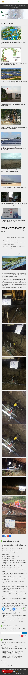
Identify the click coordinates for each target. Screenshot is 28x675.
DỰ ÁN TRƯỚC (7, 254)
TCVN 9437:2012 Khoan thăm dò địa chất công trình (13, 560)
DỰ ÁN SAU (20, 254)
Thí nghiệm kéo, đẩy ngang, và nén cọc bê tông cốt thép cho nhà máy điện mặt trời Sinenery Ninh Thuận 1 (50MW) (13, 229)
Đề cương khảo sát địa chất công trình (10, 556)
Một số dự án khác (7, 23)
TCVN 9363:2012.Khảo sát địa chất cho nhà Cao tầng (13, 565)
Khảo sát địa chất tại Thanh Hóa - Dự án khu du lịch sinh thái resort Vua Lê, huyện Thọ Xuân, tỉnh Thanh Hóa (13, 42)
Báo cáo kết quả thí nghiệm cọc (9, 558)
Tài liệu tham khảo (14, 7)
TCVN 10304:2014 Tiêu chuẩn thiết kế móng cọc (12, 567)
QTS (17, 671)
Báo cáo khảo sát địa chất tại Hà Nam (10, 550)
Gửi (24, 632)
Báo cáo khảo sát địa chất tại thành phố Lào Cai (12, 548)
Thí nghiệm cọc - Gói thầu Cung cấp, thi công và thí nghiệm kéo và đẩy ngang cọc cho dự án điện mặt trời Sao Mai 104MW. (13, 148)
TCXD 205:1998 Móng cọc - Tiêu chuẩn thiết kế (12, 618)
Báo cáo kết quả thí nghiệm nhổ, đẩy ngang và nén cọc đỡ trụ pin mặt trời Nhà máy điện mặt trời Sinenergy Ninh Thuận (14, 545)
